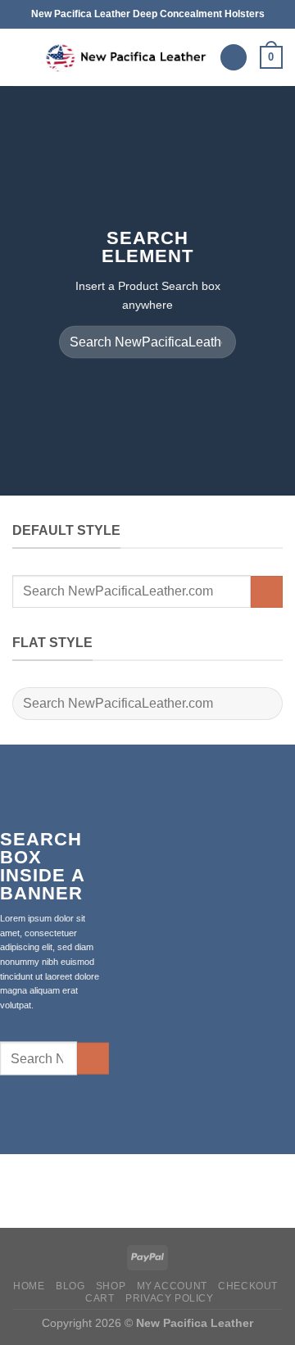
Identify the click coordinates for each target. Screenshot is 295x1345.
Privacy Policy (169, 1298)
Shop (110, 1286)
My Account (172, 1286)
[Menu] (22, 57)
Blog (70, 1286)
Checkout (248, 1286)
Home (28, 1286)
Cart (99, 1298)
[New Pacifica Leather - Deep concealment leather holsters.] (125, 58)
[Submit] (217, 342)
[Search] (233, 57)
